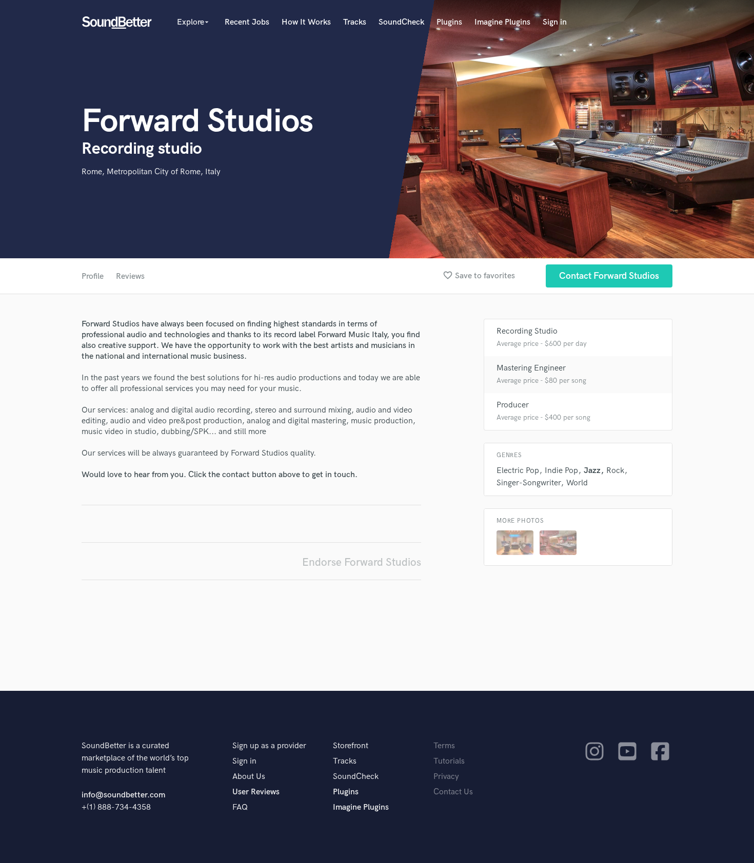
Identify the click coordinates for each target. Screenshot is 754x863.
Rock (615, 471)
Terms (444, 746)
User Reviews (256, 792)
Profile (93, 276)
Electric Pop (518, 471)
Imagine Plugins (502, 22)
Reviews (130, 276)
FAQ (240, 807)
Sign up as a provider (269, 746)
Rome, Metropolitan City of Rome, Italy (151, 172)
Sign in (555, 22)
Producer (513, 405)
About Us (248, 777)
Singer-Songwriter (529, 483)
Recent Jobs (247, 22)
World (577, 483)
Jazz (592, 471)
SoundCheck (401, 22)
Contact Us (453, 792)
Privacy (446, 777)
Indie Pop (561, 471)
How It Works (306, 22)
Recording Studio (527, 331)
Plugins (449, 22)
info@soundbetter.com (123, 795)
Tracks (354, 22)
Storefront (350, 746)
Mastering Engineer (531, 368)
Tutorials (449, 761)
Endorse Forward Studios (361, 562)
